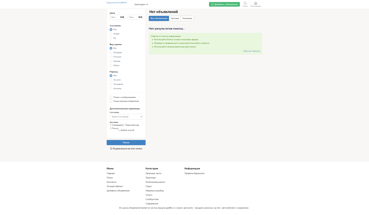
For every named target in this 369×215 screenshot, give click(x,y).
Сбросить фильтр (251, 51)
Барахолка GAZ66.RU (117, 2)
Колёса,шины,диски (155, 182)
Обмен (116, 65)
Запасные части (153, 173)
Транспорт (151, 177)
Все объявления (159, 18)
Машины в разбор (155, 190)
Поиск (126, 142)
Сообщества (152, 199)
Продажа (117, 52)
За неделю (118, 84)
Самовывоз (117, 125)
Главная (111, 173)
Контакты (111, 182)
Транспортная (132, 125)
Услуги (149, 195)
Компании (187, 18)
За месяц (117, 88)
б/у (114, 38)
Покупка (117, 57)
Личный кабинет (115, 186)
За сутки (117, 80)
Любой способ (127, 130)
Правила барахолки (194, 173)
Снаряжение (152, 203)
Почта (115, 128)
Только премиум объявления (126, 101)
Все (115, 29)
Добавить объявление (118, 190)
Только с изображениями (124, 97)
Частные (175, 18)
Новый (116, 34)
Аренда (116, 61)
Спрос (149, 186)
